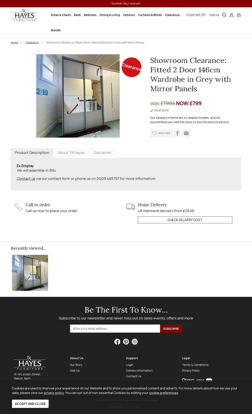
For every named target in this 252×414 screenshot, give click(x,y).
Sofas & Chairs (61, 15)
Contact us (26, 178)
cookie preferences (163, 392)
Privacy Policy (191, 370)
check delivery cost (185, 220)
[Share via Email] (186, 133)
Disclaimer (103, 152)
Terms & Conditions (195, 365)
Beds (77, 15)
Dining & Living (110, 15)
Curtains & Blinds (150, 15)
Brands (55, 30)
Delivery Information (139, 370)
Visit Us (214, 15)
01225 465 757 (196, 15)
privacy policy (54, 392)
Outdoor (129, 15)
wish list (164, 133)
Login (129, 365)
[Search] (224, 15)
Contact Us (133, 376)
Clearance (172, 15)
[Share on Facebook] (177, 133)
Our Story (76, 365)
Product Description (32, 152)
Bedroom (90, 15)
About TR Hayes (71, 152)
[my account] (231, 15)
